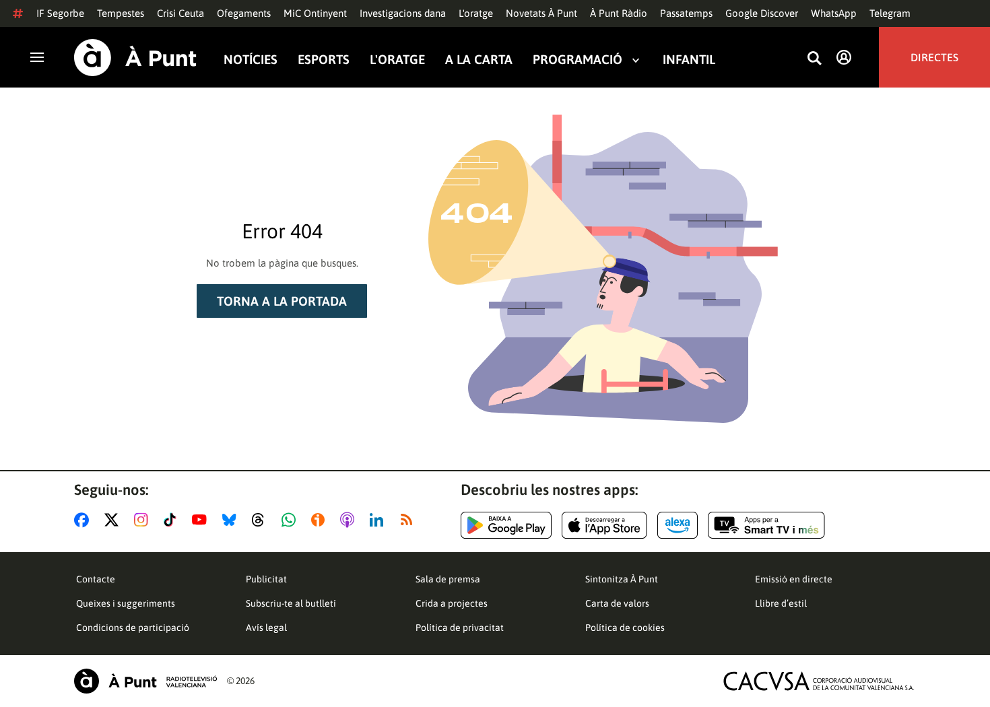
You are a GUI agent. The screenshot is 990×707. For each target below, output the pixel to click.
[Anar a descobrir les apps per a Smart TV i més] (766, 525)
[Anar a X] (114, 520)
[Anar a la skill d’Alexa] (677, 525)
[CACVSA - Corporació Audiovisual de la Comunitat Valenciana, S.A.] (819, 681)
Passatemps (686, 13)
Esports (324, 60)
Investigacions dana (403, 13)
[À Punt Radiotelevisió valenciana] (145, 681)
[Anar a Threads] (261, 520)
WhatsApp (834, 13)
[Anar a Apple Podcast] (350, 520)
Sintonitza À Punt (621, 579)
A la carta (479, 60)
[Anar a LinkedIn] (379, 520)
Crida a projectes (452, 603)
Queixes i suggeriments (125, 603)
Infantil (689, 60)
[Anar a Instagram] (144, 520)
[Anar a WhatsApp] (291, 520)
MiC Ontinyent (315, 13)
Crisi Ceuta (180, 13)
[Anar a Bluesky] (232, 520)
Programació (577, 60)
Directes (934, 57)
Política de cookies (625, 627)
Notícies (250, 60)
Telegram (890, 13)
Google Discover (761, 13)
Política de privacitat (460, 627)
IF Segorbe (60, 13)
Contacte (95, 579)
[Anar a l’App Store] (604, 525)
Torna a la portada (282, 301)
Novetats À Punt (541, 13)
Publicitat (266, 579)
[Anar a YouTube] (202, 520)
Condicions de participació (132, 627)
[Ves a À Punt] (135, 57)
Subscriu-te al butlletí (291, 603)
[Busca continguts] (814, 59)
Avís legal (266, 627)
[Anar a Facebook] (84, 520)
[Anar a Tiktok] (173, 520)
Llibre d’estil (781, 603)
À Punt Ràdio (618, 13)
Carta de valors (617, 603)
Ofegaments (244, 13)
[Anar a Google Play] (506, 525)
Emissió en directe (793, 579)
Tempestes (120, 13)
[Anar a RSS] (409, 520)
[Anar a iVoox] (320, 520)
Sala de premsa (448, 579)
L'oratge (476, 13)
